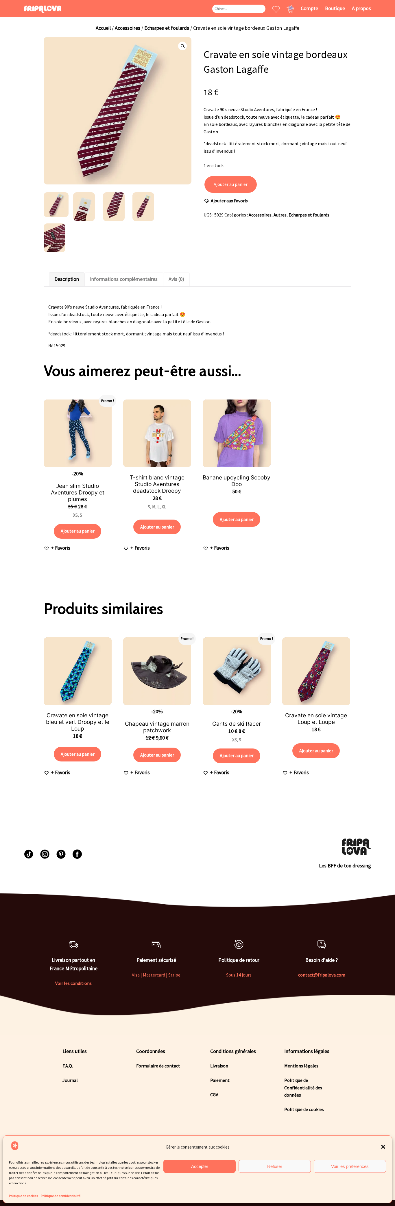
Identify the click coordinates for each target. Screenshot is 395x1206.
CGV (214, 1094)
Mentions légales (301, 1066)
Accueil (103, 28)
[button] (383, 1147)
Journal (70, 1080)
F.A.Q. (67, 1066)
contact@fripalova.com (321, 975)
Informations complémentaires (124, 279)
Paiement (220, 1080)
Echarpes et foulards (166, 28)
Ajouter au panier (231, 184)
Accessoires (127, 28)
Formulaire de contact (158, 1066)
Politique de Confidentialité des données (303, 1087)
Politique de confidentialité (60, 1196)
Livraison (219, 1066)
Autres (280, 215)
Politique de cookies (23, 1196)
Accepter (199, 1166)
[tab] (66, 279)
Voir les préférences (350, 1166)
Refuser (274, 1166)
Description (66, 279)
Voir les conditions (73, 983)
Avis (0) (176, 279)
